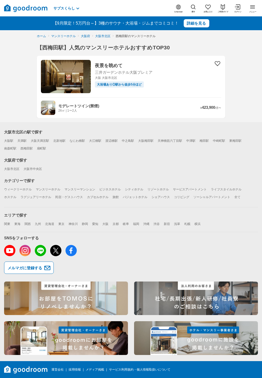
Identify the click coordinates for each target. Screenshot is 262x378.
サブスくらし (64, 8)
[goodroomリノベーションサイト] (66, 298)
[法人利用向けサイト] (196, 298)
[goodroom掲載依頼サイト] (66, 338)
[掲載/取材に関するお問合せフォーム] (196, 338)
